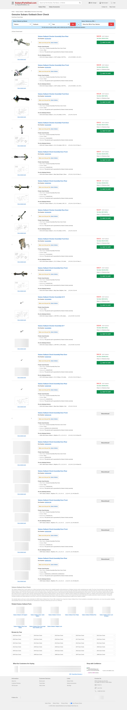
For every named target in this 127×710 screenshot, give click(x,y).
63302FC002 (48, 356)
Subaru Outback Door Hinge (72, 614)
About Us (14, 681)
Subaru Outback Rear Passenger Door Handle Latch (37, 627)
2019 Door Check (38, 639)
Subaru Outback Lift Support (20, 614)
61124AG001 (48, 241)
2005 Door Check (17, 650)
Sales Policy (48, 703)
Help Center (112, 7)
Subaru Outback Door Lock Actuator (106, 615)
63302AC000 (48, 473)
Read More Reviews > (77, 674)
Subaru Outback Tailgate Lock (54, 626)
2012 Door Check (80, 643)
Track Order (42, 683)
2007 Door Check (80, 647)
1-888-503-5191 (101, 691)
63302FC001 (48, 183)
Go (73, 24)
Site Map (69, 685)
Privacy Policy (64, 703)
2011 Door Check (101, 643)
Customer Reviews (16, 683)
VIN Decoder (15, 685)
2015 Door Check (17, 643)
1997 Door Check (80, 654)
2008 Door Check (59, 647)
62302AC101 (48, 415)
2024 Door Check (38, 635)
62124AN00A (48, 299)
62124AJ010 (48, 38)
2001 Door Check (101, 650)
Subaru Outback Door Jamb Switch (37, 615)
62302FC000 (48, 270)
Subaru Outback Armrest (54, 614)
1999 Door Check (38, 654)
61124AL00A (48, 96)
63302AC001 (48, 444)
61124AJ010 (48, 67)
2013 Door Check (59, 643)
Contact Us (104, 7)
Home (13, 11)
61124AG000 (48, 125)
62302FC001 (48, 154)
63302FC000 (48, 386)
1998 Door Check (59, 654)
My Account (42, 681)
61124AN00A (48, 328)
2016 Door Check (101, 639)
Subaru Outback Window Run (89, 614)
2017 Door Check (80, 639)
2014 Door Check (38, 643)
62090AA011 (48, 560)
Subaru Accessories (54, 7)
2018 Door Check (59, 639)
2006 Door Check (101, 647)
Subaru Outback (19, 11)
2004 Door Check (38, 650)
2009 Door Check (38, 647)
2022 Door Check (80, 635)
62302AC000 (48, 531)
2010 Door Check (17, 647)
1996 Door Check (101, 654)
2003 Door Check (59, 650)
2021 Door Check (101, 635)
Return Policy (56, 703)
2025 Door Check (17, 635)
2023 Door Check (59, 635)
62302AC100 (48, 502)
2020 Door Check (17, 639)
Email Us (99, 685)
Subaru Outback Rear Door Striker (20, 627)
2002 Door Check (80, 650)
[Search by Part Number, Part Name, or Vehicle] (80, 3)
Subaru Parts (42, 7)
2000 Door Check (17, 654)
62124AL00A (48, 212)
